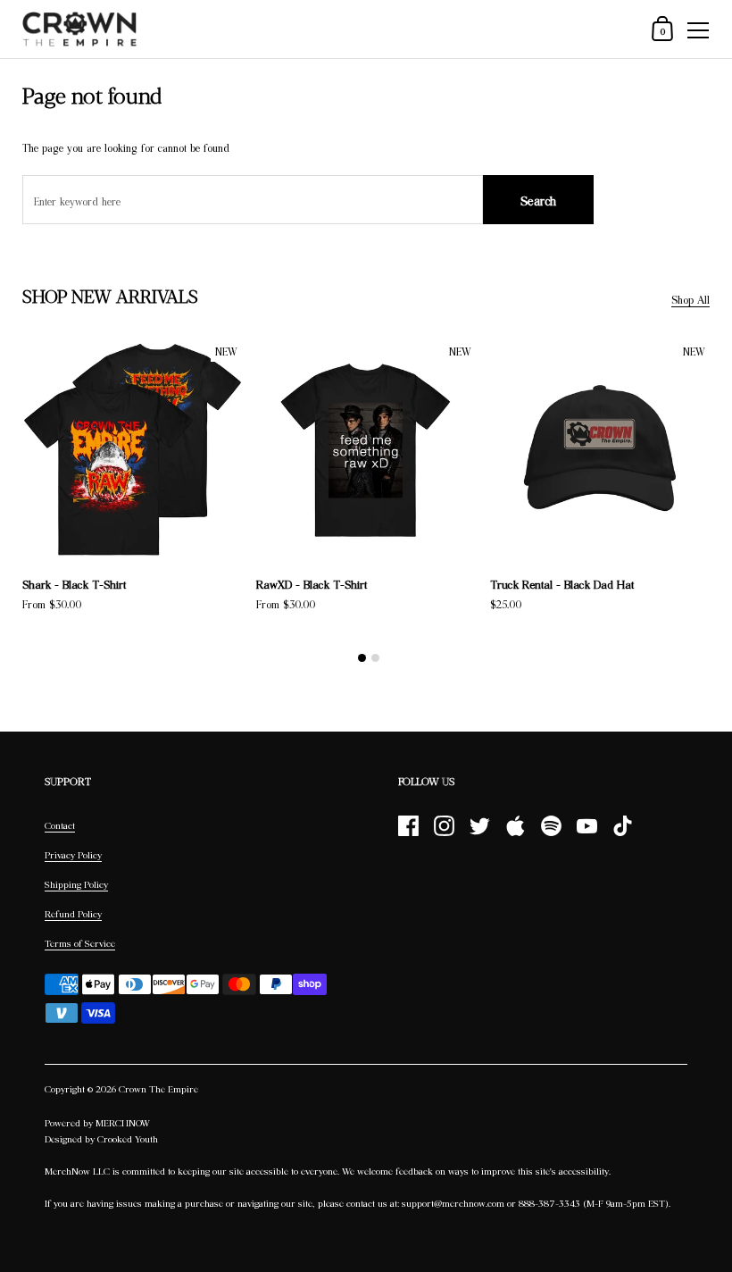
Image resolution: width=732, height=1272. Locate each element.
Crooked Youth (127, 1139)
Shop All (690, 299)
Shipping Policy (76, 884)
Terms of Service (80, 943)
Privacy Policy (73, 855)
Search (538, 200)
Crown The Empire (158, 1089)
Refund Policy (73, 914)
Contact (60, 825)
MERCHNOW (123, 1123)
